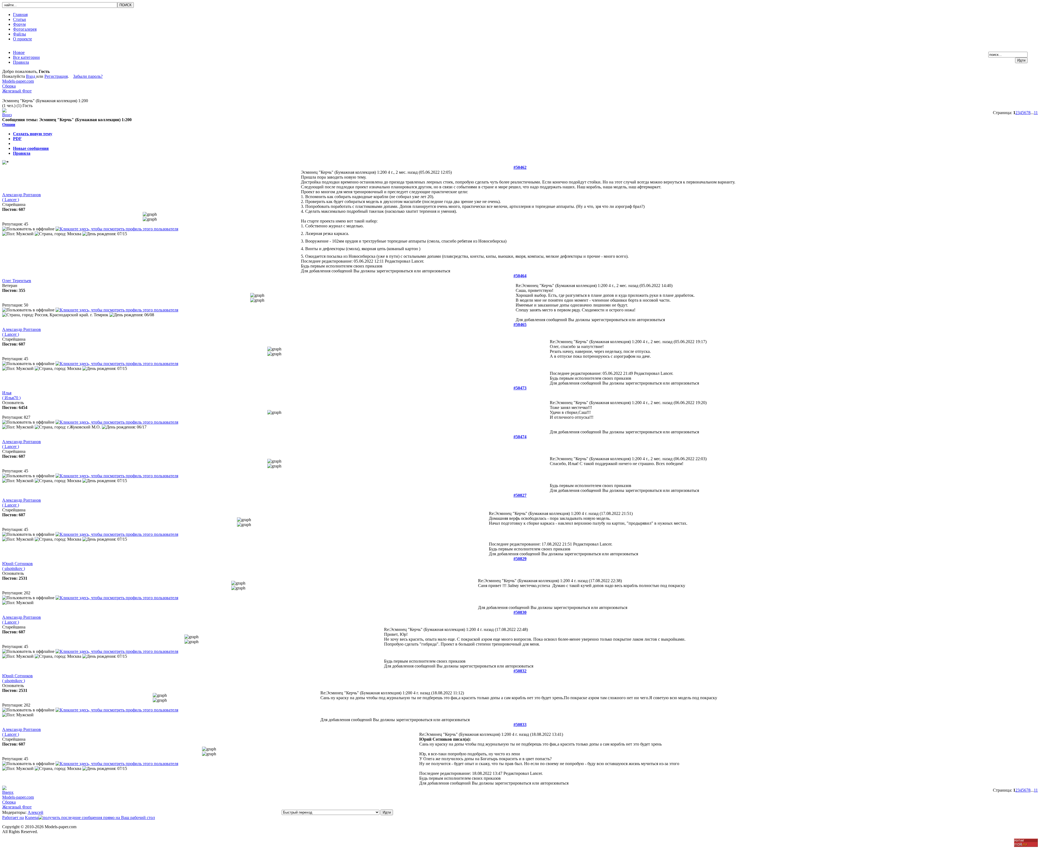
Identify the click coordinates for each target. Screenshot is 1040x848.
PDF (17, 138)
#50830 (520, 612)
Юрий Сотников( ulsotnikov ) (17, 566)
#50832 (520, 671)
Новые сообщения (31, 148)
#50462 (520, 167)
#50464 (520, 275)
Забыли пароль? (88, 76)
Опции (8, 124)
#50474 (520, 436)
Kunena (31, 817)
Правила (21, 153)
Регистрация (56, 76)
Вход (31, 76)
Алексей (35, 812)
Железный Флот (17, 91)
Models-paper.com (18, 81)
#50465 (520, 324)
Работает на (13, 817)
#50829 (520, 558)
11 (1036, 112)
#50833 (520, 724)
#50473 (520, 388)
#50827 (520, 495)
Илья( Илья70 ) (11, 395)
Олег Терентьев (16, 280)
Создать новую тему (32, 133)
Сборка (9, 86)
